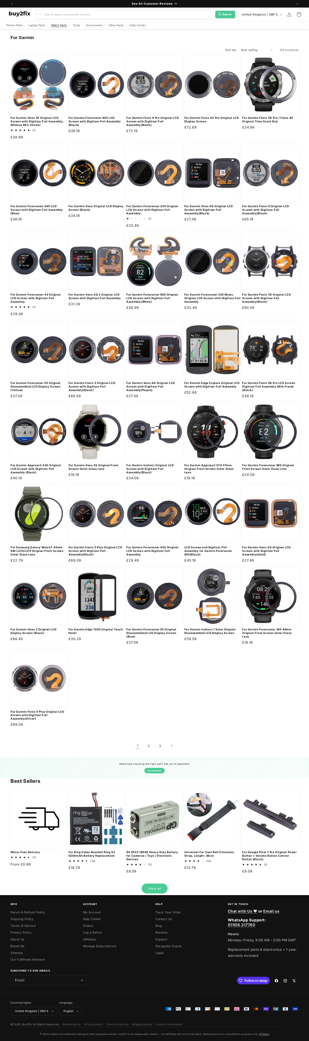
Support (161, 939)
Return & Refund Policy (28, 912)
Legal (159, 953)
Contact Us (163, 919)
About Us (17, 939)
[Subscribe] (81, 980)
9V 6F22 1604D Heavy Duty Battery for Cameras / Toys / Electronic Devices (152, 855)
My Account (92, 912)
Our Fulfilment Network (28, 959)
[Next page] (171, 745)
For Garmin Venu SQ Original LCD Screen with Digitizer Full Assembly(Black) (208, 209)
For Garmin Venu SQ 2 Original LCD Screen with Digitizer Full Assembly (95, 296)
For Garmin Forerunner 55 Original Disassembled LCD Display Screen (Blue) (151, 633)
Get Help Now (154, 771)
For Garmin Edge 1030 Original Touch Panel (96, 631)
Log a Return (92, 932)
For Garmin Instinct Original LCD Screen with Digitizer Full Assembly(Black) (150, 469)
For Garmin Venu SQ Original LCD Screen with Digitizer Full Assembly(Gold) (266, 551)
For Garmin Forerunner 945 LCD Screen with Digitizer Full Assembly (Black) (95, 121)
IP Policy (264, 1034)
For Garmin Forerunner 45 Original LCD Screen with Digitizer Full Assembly (36, 298)
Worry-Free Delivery (25, 852)
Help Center (92, 919)
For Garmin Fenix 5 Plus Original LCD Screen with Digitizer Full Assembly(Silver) (37, 715)
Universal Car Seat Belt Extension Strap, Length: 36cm (209, 853)
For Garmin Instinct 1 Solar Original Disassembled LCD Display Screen (210, 631)
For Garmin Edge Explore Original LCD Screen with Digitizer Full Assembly (212, 384)
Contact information (169, 1024)
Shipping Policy (22, 919)
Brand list (18, 946)
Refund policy (72, 1024)
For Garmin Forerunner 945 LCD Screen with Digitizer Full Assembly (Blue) (37, 209)
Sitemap (17, 953)
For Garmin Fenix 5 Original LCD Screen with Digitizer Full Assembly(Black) (92, 386)
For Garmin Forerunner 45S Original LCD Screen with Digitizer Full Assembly (152, 551)
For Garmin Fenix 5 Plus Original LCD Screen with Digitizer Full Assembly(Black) (95, 551)
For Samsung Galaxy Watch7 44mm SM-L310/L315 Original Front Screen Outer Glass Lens (37, 551)
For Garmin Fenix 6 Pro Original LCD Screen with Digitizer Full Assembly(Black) (152, 121)
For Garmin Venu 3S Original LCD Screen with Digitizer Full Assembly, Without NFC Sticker (37, 121)
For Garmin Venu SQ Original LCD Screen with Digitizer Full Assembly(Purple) (150, 386)
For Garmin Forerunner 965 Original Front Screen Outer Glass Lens (268, 467)
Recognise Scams (168, 946)
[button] (299, 14)
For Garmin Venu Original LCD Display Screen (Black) (96, 207)
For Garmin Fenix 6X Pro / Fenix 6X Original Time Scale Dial (267, 119)
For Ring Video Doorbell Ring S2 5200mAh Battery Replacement (92, 853)
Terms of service (117, 1024)
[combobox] (128, 14)
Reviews (161, 932)
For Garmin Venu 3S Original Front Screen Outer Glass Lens (94, 467)
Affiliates (89, 939)
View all (154, 888)
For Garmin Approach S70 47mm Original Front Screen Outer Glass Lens (209, 469)
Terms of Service (23, 925)
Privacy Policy (21, 932)
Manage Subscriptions (99, 946)
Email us (271, 911)
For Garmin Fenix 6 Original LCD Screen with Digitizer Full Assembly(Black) (265, 209)
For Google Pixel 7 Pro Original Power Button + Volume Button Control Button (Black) (269, 855)
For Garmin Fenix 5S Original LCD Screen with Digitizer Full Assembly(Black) (266, 298)
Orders (88, 925)
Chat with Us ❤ (242, 911)
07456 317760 (241, 925)
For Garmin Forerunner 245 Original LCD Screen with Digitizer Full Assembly (152, 209)
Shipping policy (142, 1024)
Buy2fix (27, 1024)
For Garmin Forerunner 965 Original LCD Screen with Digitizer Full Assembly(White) (152, 298)
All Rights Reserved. (46, 1024)
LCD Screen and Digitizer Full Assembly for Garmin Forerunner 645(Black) (208, 551)
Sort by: (231, 50)
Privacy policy (93, 1024)
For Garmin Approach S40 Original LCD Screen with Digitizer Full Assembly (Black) (36, 469)
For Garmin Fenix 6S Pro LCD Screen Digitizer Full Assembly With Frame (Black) (268, 386)
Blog (158, 925)
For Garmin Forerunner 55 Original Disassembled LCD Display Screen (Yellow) (36, 386)
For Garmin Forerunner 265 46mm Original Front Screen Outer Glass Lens (267, 633)
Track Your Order (168, 912)
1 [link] (137, 746)
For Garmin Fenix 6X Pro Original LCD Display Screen (211, 119)
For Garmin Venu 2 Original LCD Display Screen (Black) (34, 631)
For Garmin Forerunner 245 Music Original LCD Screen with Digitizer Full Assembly (212, 298)
